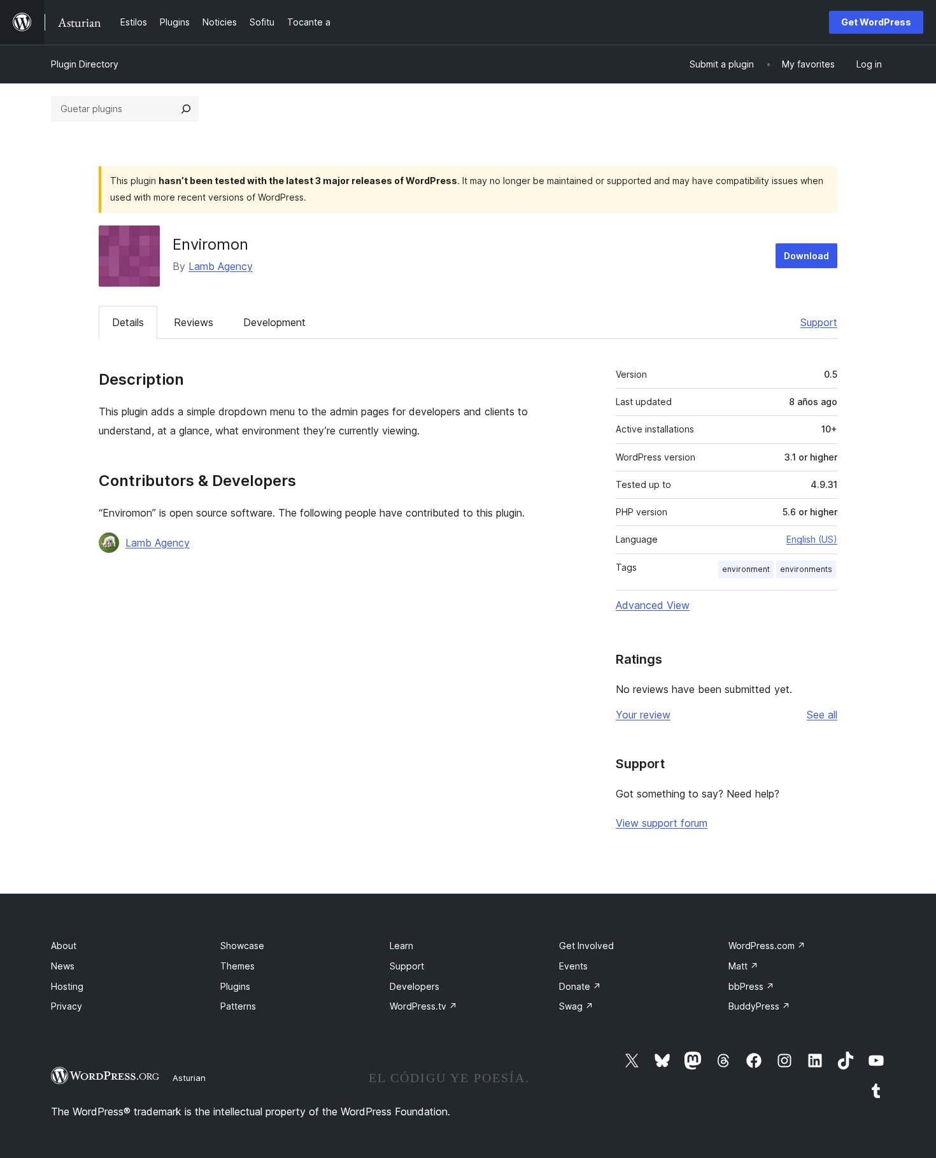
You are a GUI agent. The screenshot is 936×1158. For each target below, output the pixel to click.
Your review (643, 714)
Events (573, 966)
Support (818, 322)
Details (128, 322)
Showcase (242, 945)
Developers (414, 986)
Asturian (189, 1078)
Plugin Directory (84, 64)
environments (806, 569)
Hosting (67, 986)
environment (746, 569)
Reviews (193, 322)
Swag (576, 1006)
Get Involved (586, 945)
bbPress (751, 986)
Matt (743, 966)
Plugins (235, 986)
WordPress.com (766, 945)
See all (822, 714)
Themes (237, 966)
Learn (401, 945)
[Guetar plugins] (186, 109)
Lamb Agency (220, 266)
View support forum (661, 823)
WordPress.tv (423, 1006)
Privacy (66, 1006)
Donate (580, 986)
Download (806, 255)
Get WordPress (876, 22)
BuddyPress (759, 1006)
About (63, 945)
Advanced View (653, 605)
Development (274, 322)
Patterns (238, 1006)
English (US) (811, 539)
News (62, 966)
